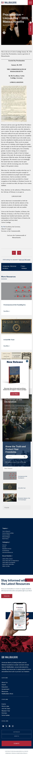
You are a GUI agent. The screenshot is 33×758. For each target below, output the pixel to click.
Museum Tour (6, 711)
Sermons (4, 545)
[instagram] (12, 726)
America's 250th (6, 534)
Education (5, 687)
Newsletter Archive (6, 548)
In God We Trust (21, 488)
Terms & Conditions (17, 753)
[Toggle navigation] (30, 2)
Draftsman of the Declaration (13, 400)
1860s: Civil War (6, 566)
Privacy (25, 753)
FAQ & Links (5, 706)
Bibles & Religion (6, 536)
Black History (5, 538)
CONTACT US (16, 736)
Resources (5, 691)
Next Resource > (19, 253)
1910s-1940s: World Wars (8, 564)
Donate (30, 28)
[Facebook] (3, 726)
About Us (5, 682)
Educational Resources (7, 552)
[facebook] (9, 726)
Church (4, 684)
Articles (4, 546)
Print (4, 32)
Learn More (15, 394)
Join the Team (6, 708)
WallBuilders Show (7, 693)
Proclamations (5, 550)
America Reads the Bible (8, 533)
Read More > (7, 311)
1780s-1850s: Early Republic (8, 562)
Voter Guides (6, 715)
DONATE (16, 743)
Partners (4, 713)
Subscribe (7, 596)
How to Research (6, 531)
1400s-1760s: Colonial (7, 558)
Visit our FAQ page (24, 259)
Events (4, 704)
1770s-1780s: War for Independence (10, 560)
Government (5, 689)
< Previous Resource (14, 253)
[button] (5, 438)
